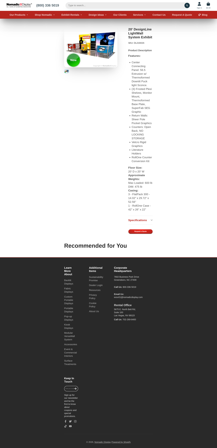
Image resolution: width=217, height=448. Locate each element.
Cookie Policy (92, 305)
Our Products (17, 14)
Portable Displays (68, 310)
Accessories (70, 344)
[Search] (187, 5)
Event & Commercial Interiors (70, 352)
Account (199, 5)
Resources (94, 290)
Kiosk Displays (68, 326)
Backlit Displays (68, 282)
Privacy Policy (93, 297)
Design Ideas (96, 14)
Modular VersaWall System (69, 336)
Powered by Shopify (121, 442)
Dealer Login (96, 285)
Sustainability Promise (96, 279)
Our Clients (120, 14)
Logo (19, 5)
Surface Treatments (70, 362)
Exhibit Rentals (70, 14)
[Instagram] (75, 421)
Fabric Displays (68, 290)
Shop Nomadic (43, 14)
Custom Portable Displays (68, 300)
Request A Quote (182, 14)
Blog (204, 14)
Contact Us (159, 14)
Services (138, 14)
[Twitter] (70, 421)
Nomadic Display (102, 442)
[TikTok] (65, 426)
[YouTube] (70, 426)
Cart (208, 5)
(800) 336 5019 (47, 5)
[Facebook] (65, 421)
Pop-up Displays (68, 318)
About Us (94, 311)
